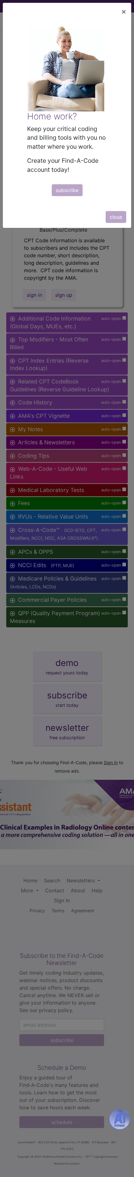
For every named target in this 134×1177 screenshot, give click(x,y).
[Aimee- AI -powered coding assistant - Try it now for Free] (119, 1119)
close (116, 217)
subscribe (67, 190)
